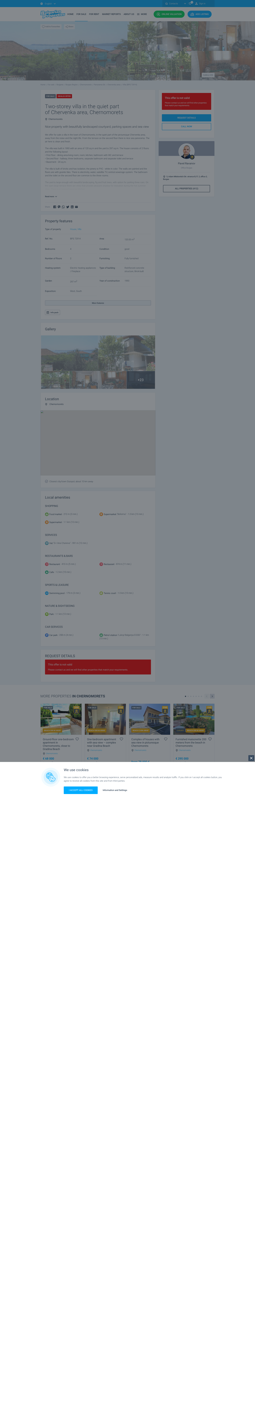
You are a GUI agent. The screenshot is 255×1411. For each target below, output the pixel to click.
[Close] (251, 758)
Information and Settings (115, 790)
